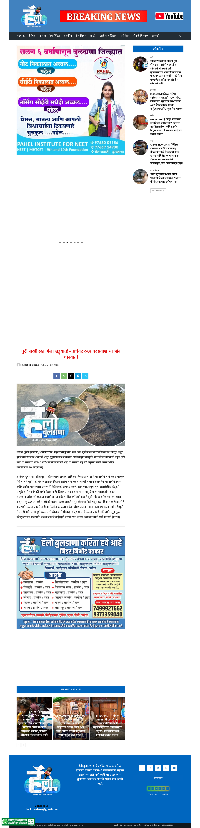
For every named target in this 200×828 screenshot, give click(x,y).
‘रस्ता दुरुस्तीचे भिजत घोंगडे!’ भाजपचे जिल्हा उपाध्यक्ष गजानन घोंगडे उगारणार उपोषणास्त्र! (165, 178)
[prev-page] (18, 745)
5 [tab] (74, 242)
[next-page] (23, 745)
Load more (157, 190)
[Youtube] (174, 768)
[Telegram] (78, 376)
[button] (179, 36)
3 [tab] (67, 242)
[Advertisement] (71, 267)
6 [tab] (78, 242)
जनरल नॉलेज (154, 170)
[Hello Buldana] (19, 365)
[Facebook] (56, 376)
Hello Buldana (31, 365)
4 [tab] (71, 242)
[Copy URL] (71, 376)
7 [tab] (82, 242)
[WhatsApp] (64, 376)
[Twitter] (85, 376)
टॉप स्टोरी (153, 90)
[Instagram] (150, 768)
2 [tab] (64, 242)
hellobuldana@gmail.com (42, 809)
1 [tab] (60, 242)
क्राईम (152, 57)
